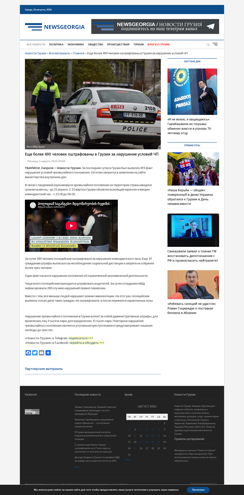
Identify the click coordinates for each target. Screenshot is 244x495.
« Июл (127, 459)
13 (147, 435)
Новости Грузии (34, 484)
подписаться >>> (81, 338)
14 (152, 435)
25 (135, 448)
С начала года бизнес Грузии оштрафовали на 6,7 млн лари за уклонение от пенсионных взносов (93, 448)
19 (141, 442)
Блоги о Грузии (159, 44)
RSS (77, 467)
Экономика (75, 44)
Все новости (36, 44)
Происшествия (118, 44)
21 (152, 442)
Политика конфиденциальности (203, 483)
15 (158, 435)
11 (135, 435)
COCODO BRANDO (119, 484)
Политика (56, 44)
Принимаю (198, 489)
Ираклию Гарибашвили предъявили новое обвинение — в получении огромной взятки (94, 423)
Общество (95, 44)
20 (147, 442)
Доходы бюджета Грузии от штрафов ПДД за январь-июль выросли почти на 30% (97, 459)
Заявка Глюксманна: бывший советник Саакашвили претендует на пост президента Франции (95, 410)
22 (158, 442)
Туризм (138, 44)
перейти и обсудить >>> (87, 343)
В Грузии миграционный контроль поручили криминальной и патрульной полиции (95, 435)
